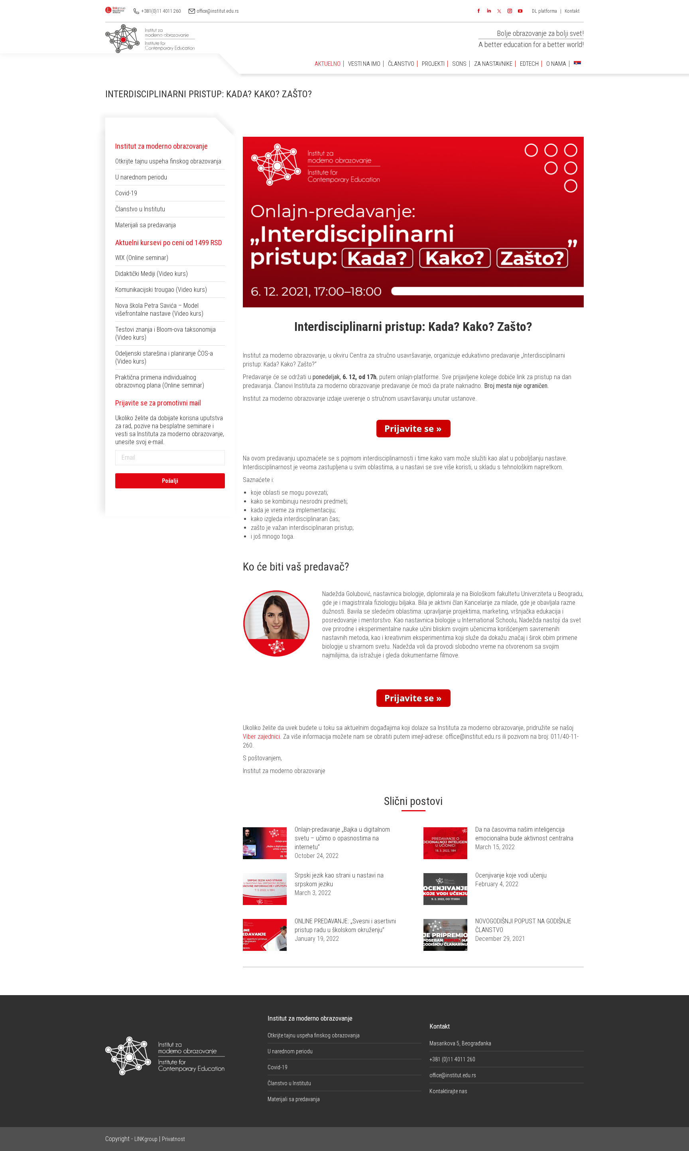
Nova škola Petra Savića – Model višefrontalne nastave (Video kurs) (159, 309)
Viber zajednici (261, 736)
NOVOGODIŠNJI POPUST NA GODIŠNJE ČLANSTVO (523, 925)
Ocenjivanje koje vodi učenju (511, 875)
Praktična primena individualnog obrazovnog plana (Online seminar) (159, 381)
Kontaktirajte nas (448, 1091)
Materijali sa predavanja (145, 225)
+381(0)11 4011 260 (161, 11)
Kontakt (572, 11)
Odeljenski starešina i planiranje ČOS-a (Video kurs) (164, 357)
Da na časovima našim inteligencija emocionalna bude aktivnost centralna (524, 834)
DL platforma (544, 11)
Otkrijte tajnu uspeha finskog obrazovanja (168, 161)
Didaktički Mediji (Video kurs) (151, 273)
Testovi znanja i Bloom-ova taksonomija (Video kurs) (165, 333)
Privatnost (173, 1139)
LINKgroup (145, 1139)
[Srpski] (577, 64)
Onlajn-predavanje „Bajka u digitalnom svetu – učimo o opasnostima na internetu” (342, 838)
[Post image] (265, 843)
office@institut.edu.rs (218, 11)
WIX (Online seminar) (141, 258)
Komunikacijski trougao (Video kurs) (161, 289)
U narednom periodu (141, 177)
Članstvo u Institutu (140, 209)
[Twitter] (499, 11)
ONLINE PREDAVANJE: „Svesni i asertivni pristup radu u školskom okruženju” (345, 925)
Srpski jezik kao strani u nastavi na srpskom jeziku (339, 880)
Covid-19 (126, 193)
